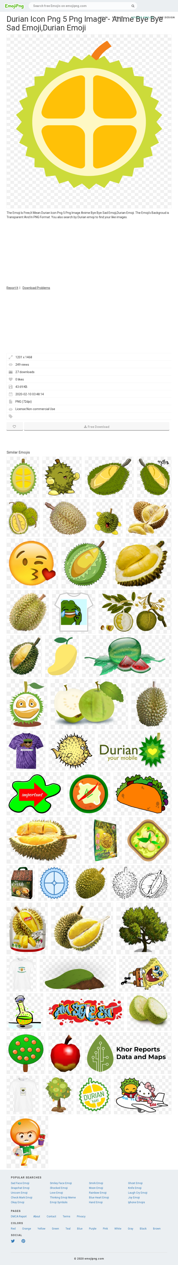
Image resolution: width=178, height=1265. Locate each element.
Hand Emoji (96, 1202)
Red (13, 1228)
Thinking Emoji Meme (63, 1197)
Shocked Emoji (59, 1188)
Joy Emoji (134, 1197)
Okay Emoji (17, 1202)
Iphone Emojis (136, 1202)
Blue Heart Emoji (99, 1197)
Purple (92, 1228)
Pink (105, 1228)
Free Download (98, 427)
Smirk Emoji (96, 1183)
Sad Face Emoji (20, 1183)
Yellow (41, 1228)
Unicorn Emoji (19, 1192)
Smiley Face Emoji (61, 1183)
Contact (51, 1216)
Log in (103, 17)
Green (55, 1228)
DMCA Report (19, 1216)
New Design (166, 17)
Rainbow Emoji (98, 1192)
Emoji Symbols (59, 1202)
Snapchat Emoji (20, 1188)
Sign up (118, 17)
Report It (12, 288)
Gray (130, 1228)
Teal (68, 1228)
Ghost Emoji (135, 1183)
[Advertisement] (89, 251)
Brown (157, 1228)
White (117, 1228)
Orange (26, 1228)
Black (143, 1228)
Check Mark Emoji (21, 1197)
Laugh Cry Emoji (137, 1192)
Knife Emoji (135, 1188)
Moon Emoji (96, 1188)
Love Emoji (56, 1192)
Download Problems (36, 288)
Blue (79, 1228)
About (36, 1216)
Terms (66, 1216)
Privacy (81, 1216)
